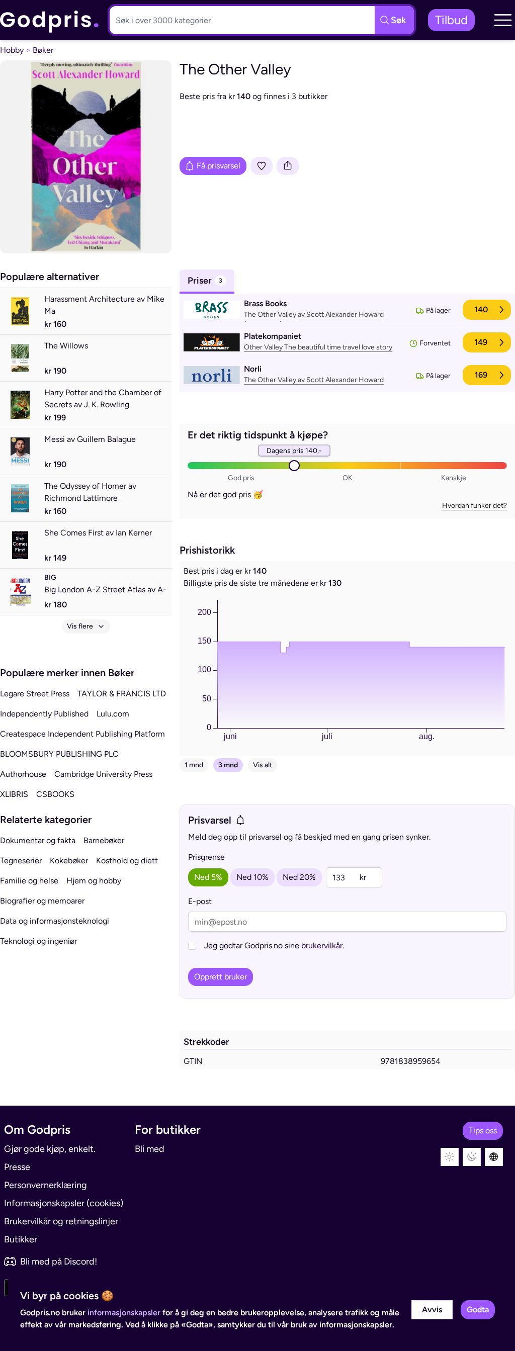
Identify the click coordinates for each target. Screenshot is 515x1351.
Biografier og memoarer (42, 901)
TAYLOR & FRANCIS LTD (121, 693)
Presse (17, 1167)
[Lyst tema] (450, 1157)
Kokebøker (69, 860)
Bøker (43, 50)
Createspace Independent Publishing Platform (82, 734)
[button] (503, 20)
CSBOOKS (55, 794)
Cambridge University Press (103, 774)
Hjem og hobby (93, 880)
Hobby (12, 50)
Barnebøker (103, 840)
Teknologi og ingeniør (38, 941)
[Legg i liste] (261, 166)
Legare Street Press (34, 693)
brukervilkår (321, 945)
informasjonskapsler (124, 1312)
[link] (50, 20)
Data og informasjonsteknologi (54, 921)
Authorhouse (23, 774)
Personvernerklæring (45, 1185)
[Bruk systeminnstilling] (494, 1157)
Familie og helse (29, 880)
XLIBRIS (14, 794)
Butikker (20, 1239)
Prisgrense (206, 857)
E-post (200, 901)
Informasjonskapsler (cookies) (63, 1203)
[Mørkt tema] (472, 1157)
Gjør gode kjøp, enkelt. (50, 1148)
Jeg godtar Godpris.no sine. (274, 945)
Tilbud (451, 20)
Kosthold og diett (127, 860)
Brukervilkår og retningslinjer (61, 1221)
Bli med (149, 1148)
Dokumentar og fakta (37, 840)
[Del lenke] (288, 166)
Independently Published (44, 713)
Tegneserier (21, 860)
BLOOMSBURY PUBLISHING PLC (59, 754)
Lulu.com (113, 713)
